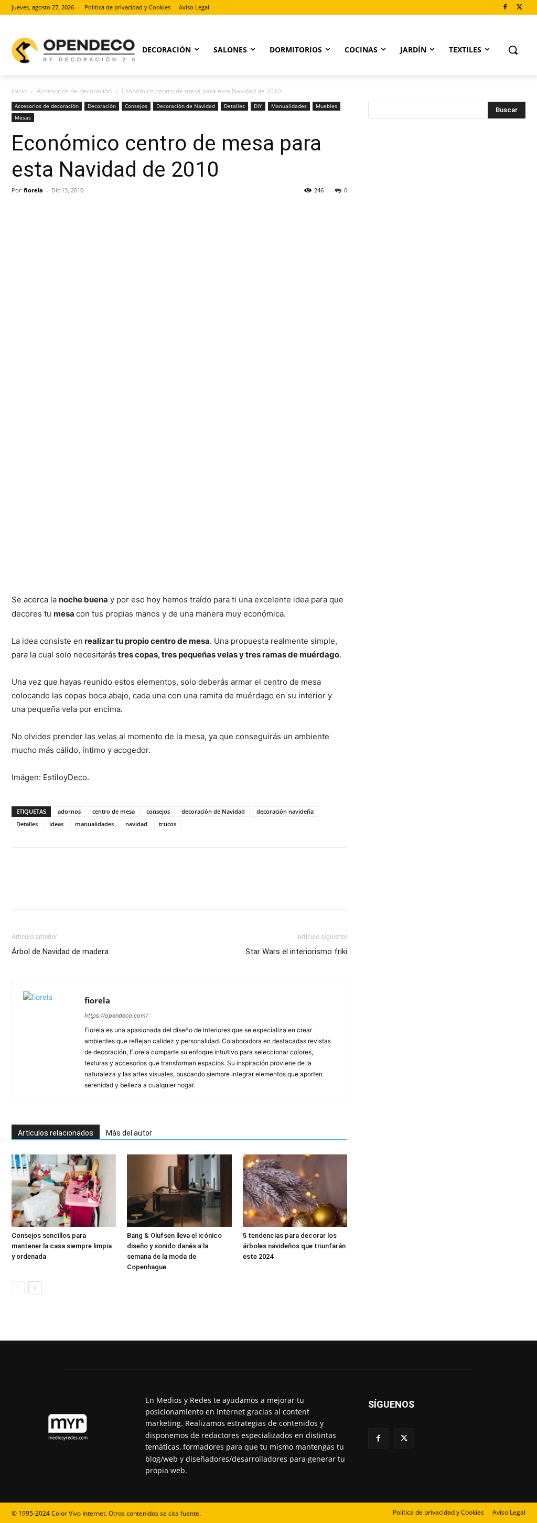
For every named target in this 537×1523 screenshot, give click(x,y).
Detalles (234, 106)
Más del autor (129, 1133)
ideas (56, 824)
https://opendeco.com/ (116, 1015)
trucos (167, 824)
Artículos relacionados (55, 1133)
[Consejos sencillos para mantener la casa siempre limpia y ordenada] (64, 1190)
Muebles (326, 106)
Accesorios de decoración (74, 91)
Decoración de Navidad (185, 106)
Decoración (102, 106)
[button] (512, 49)
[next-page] (34, 1287)
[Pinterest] (70, 213)
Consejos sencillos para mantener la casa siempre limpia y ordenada (62, 1246)
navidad (136, 824)
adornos (69, 811)
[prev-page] (18, 1287)
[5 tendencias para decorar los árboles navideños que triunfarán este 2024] (295, 1190)
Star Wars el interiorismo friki (296, 951)
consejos (158, 811)
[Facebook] (505, 8)
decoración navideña (285, 811)
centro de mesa (113, 811)
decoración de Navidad (213, 811)
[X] (519, 8)
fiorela (33, 190)
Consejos (136, 106)
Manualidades (289, 106)
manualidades (94, 824)
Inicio (19, 91)
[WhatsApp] (94, 213)
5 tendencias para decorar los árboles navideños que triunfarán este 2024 (294, 1246)
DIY (258, 106)
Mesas (23, 117)
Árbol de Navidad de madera (60, 951)
